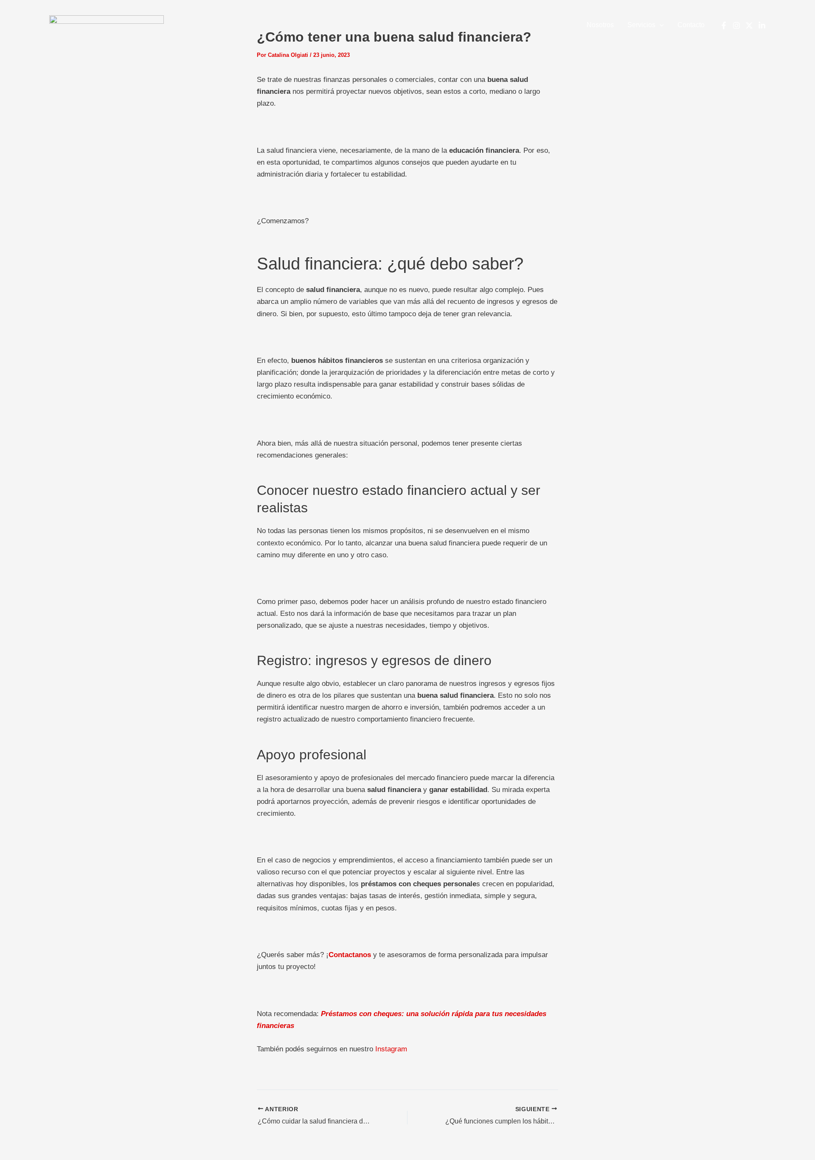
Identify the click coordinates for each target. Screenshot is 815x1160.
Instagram (391, 1049)
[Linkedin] (762, 25)
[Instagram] (736, 25)
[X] (749, 25)
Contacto (691, 24)
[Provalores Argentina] (106, 25)
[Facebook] (724, 25)
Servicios (641, 24)
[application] (659, 25)
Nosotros (600, 24)
